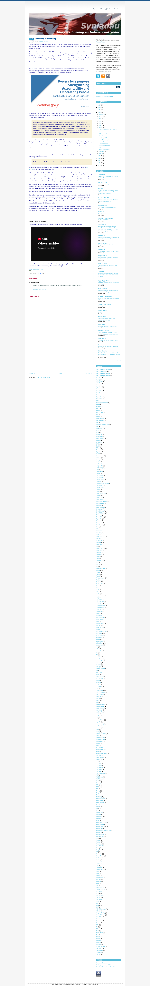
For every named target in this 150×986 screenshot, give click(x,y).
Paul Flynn (99, 765)
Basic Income (99, 412)
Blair (97, 422)
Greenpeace (99, 611)
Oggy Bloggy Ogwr (103, 281)
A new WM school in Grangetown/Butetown (105, 140)
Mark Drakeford (100, 706)
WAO (97, 925)
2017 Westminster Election (103, 375)
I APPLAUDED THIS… (104, 220)
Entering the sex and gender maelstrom (108, 346)
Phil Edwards (99, 777)
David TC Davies (100, 513)
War (97, 927)
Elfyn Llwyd (99, 550)
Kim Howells (99, 678)
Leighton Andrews (101, 692)
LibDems (98, 696)
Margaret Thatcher (101, 704)
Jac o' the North (102, 263)
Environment (99, 560)
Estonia (98, 564)
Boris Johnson (100, 428)
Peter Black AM (102, 205)
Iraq (97, 647)
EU (97, 566)
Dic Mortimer (102, 212)
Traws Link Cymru (103, 143)
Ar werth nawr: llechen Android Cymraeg (108, 251)
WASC (98, 929)
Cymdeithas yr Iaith (101, 493)
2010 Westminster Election (103, 369)
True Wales (99, 899)
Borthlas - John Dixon (104, 198)
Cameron (98, 450)
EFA (97, 546)
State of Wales (102, 316)
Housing (98, 629)
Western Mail (99, 940)
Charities (98, 462)
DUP (97, 534)
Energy (98, 556)
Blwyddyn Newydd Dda (102, 424)
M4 (97, 702)
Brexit (97, 432)
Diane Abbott (99, 525)
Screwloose (99, 844)
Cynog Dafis (99, 499)
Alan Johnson (99, 389)
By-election (99, 442)
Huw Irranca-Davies (101, 631)
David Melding (100, 511)
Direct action (99, 531)
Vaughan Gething (100, 913)
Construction (99, 487)
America (98, 395)
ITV (97, 653)
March (101, 127)
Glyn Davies (99, 599)
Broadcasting (99, 436)
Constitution (99, 485)
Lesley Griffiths (100, 694)
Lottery (98, 700)
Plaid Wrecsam (102, 288)
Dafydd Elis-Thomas (101, 501)
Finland (98, 576)
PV (97, 804)
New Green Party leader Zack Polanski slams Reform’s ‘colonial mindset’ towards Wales (109, 354)
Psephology (99, 797)
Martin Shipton (100, 708)
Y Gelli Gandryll (100, 946)
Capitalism (99, 452)
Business (98, 440)
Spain (97, 871)
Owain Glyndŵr (100, 757)
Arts (97, 400)
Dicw (97, 527)
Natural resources (100, 737)
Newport (98, 743)
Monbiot (98, 726)
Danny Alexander (100, 507)
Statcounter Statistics (101, 963)
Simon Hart (99, 854)
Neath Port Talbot (100, 739)
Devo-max (99, 521)
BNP (97, 426)
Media (97, 714)
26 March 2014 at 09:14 (39, 289)
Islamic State (99, 651)
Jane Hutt (98, 663)
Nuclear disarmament (101, 753)
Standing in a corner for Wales (104, 965)
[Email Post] (42, 273)
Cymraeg (98, 495)
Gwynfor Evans (100, 617)
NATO (98, 735)
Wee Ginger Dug (102, 182)
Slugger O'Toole (102, 255)
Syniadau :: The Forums (114, 9)
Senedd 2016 (99, 846)
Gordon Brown (100, 607)
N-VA (97, 730)
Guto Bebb (99, 615)
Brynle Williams (100, 438)
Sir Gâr (98, 860)
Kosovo (98, 680)
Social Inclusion (100, 869)
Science (98, 840)
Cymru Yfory (99, 497)
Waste (97, 930)
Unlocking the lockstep (45, 39)
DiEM (97, 529)
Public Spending (100, 802)
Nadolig (98, 731)
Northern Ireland (100, 749)
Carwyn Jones (100, 456)
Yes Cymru (99, 948)
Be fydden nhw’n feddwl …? (105, 245)
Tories (97, 893)
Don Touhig (99, 532)
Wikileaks (98, 942)
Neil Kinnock (99, 741)
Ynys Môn (99, 952)
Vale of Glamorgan (101, 909)
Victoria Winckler (100, 915)
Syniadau (98, 881)
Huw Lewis (99, 633)
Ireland (98, 649)
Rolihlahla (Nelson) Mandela (103, 830)
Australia (98, 406)
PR (97, 795)
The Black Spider (100, 889)
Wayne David (99, 932)
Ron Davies (99, 832)
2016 (99, 107)
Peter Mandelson (100, 773)
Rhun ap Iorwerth (100, 826)
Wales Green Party (103, 351)
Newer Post (32, 373)
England (98, 558)
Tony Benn (101, 135)
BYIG (97, 444)
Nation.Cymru (102, 174)
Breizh (98, 430)
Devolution (99, 523)
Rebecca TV (101, 324)
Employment (99, 554)
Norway (98, 751)
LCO (97, 688)
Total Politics (99, 895)
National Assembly (101, 733)
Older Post (89, 373)
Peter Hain (99, 771)
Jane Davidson (100, 661)
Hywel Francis (100, 635)
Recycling (98, 814)
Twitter (98, 901)
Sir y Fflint (99, 862)
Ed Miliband (99, 540)
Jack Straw (99, 657)
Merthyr (98, 716)
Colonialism (99, 481)
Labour (98, 684)
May (100, 123)
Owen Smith (99, 759)
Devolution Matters (103, 330)
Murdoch (98, 728)
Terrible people (102, 213)
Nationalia (101, 271)
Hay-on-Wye (99, 619)
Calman (98, 448)
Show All (119, 360)
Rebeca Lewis (99, 812)
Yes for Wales (99, 950)
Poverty (98, 791)
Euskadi (98, 570)
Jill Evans (98, 665)
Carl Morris (101, 249)
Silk (45, 41)
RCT (97, 810)
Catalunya (98, 458)
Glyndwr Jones (100, 601)
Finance (98, 574)
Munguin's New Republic (105, 218)
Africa (97, 385)
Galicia (98, 592)
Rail (97, 808)
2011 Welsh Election (101, 371)
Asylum (98, 404)
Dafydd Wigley (100, 503)
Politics (98, 787)
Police (97, 785)
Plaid (97, 781)
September (102, 114)
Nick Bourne (99, 747)
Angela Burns (99, 397)
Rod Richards (99, 828)
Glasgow (98, 598)
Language (98, 686)
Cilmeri (98, 473)
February (101, 151)
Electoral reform (100, 548)
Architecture (99, 399)
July (100, 119)
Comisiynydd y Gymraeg (102, 483)
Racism (98, 806)
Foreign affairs (100, 584)
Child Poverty (99, 467)
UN (97, 907)
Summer (98, 875)
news (33, 69)
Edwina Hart (99, 544)
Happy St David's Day (104, 149)
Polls (97, 789)
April (100, 125)
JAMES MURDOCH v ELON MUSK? (107, 326)
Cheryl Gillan (99, 466)
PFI (97, 775)
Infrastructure (99, 645)
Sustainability (99, 877)
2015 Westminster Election (103, 373)
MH (97, 718)
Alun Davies (99, 393)
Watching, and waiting (103, 306)
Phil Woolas (99, 779)
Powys (98, 793)
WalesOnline (99, 921)
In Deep (100, 312)
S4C (97, 838)
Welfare (98, 938)
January (101, 153)
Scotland (41, 41)
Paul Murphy (99, 767)
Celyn (99, 345)
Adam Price (99, 383)
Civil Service (99, 477)
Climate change (100, 479)
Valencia (98, 911)
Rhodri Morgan (100, 824)
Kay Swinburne (100, 676)
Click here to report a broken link (104, 96)
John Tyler (99, 666)
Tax (47, 41)
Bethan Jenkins (100, 418)
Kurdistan (98, 682)
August (101, 116)
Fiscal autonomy (100, 578)
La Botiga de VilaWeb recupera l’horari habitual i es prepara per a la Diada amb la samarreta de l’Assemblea (108, 192)
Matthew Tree (99, 712)
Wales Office (99, 917)
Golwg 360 (99, 603)
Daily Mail (99, 505)
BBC (97, 414)
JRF (97, 670)
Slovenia (98, 864)
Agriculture (99, 387)
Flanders (98, 582)
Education (98, 542)
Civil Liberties (100, 475)
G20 (97, 588)
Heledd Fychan (100, 623)
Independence (99, 643)
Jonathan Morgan (100, 668)
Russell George (100, 834)
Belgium (98, 416)
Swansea (98, 879)
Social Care (99, 867)
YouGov (98, 954)
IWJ (97, 655)
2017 (99, 105)
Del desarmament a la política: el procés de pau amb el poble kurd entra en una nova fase (108, 274)
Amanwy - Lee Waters (104, 304)
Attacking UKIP (103, 137)
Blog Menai (101, 235)
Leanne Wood (99, 690)
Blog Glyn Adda (102, 243)
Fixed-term (99, 580)
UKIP (97, 905)
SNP (97, 865)
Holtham (98, 625)
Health (98, 621)
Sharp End (99, 850)
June (100, 121)
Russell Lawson (100, 836)
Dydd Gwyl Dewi (101, 536)
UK (97, 903)
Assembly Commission (102, 402)
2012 (99, 158)
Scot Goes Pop (102, 224)
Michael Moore (100, 720)
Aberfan (98, 379)
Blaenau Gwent (100, 420)
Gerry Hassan (102, 338)
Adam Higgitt (99, 381)
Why (100, 147)
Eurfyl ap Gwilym (101, 568)
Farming (98, 572)
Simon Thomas (100, 856)
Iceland (98, 639)
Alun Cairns (99, 391)
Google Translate (100, 605)
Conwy (98, 489)
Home (60, 373)
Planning (98, 783)
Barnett (98, 410)
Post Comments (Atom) (44, 377)
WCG (97, 934)
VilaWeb (100, 188)
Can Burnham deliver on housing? (107, 207)
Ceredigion (99, 460)
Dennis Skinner (100, 517)
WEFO (98, 936)
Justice (98, 674)
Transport (98, 897)
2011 (99, 160)
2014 (99, 112)
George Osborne (100, 596)
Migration (98, 722)
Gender (98, 594)
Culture (98, 491)
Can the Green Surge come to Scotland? (108, 340)
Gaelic (97, 590)
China (97, 469)
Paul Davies (99, 763)
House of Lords (100, 627)
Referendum (99, 816)
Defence (98, 515)
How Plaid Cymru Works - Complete (105, 967)
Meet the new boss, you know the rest (107, 184)
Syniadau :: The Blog (99, 9)
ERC (97, 562)
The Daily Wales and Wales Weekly (108, 129)
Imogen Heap (99, 641)
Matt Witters (99, 710)
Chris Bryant (99, 471)
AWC (97, 408)
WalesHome (99, 919)
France (98, 586)
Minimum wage (100, 724)
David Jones (99, 509)
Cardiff (98, 454)
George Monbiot (102, 310)
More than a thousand (104, 145)
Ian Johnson (99, 637)
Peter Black (99, 769)
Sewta (97, 848)
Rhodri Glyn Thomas (101, 822)
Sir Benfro (99, 858)
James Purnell (99, 659)
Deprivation (99, 519)
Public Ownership (101, 798)
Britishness (99, 434)
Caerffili (98, 446)
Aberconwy (99, 377)
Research (98, 818)
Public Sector (99, 800)
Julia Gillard (99, 672)
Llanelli (98, 698)
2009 (99, 165)
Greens (98, 613)
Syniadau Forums (100, 42)
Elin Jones (99, 552)
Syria (97, 883)
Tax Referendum (100, 887)
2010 (99, 163)
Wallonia (98, 923)
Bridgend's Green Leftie (105, 296)
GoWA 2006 (99, 609)
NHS (97, 745)
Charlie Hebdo (100, 464)
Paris (97, 761)
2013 (99, 156)
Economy (98, 538)
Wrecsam (98, 944)
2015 (99, 110)
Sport (97, 873)
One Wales (99, 755)
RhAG (98, 820)
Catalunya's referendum (105, 131)
